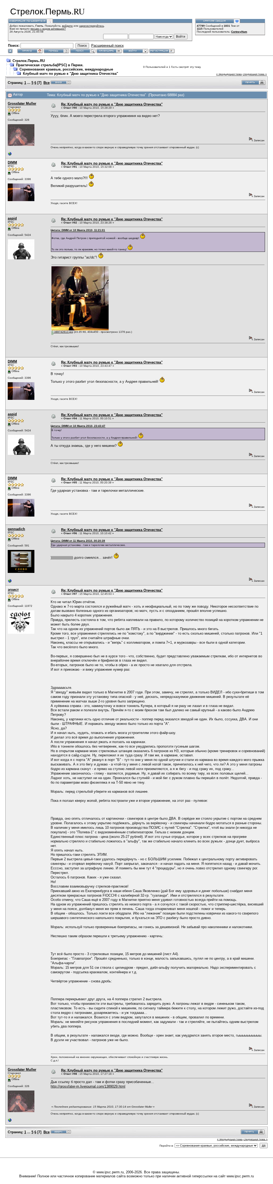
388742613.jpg (63, 331)
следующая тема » (255, 74)
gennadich (16, 529)
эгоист (13, 590)
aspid (12, 218)
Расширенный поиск (107, 46)
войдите (67, 25)
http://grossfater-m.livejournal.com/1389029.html (88, 1086)
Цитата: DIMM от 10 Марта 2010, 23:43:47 (78, 425)
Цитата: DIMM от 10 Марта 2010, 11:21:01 (78, 230)
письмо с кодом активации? (48, 28)
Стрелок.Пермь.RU (29, 61)
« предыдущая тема (229, 74)
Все (46, 83)
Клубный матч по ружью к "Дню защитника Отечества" (70, 74)
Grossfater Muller (22, 103)
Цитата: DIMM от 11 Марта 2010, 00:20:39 (78, 540)
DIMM (12, 163)
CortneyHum (239, 31)
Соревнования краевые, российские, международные (66, 69)
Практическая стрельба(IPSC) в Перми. (49, 65)
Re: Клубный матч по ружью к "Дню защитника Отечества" (112, 104)
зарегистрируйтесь (91, 25)
